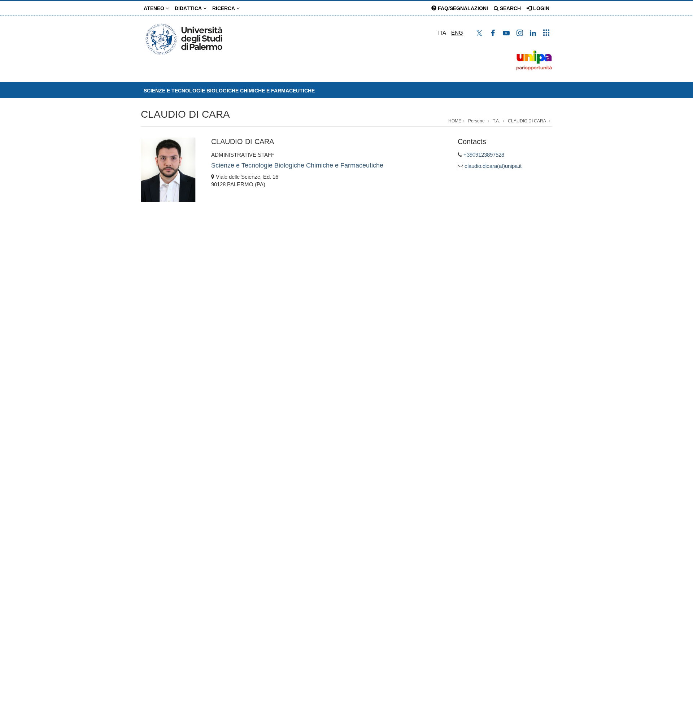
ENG (457, 33)
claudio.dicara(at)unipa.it (493, 166)
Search (509, 8)
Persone (476, 120)
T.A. (496, 120)
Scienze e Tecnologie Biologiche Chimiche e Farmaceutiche (229, 91)
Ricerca (224, 8)
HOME (454, 120)
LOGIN (540, 8)
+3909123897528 (483, 155)
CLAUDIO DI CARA (185, 114)
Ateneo (155, 8)
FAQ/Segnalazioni (462, 8)
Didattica (189, 8)
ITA (442, 33)
